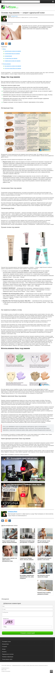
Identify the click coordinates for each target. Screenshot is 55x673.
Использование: (7, 63)
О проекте (4, 646)
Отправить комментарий (27, 633)
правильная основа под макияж (12, 60)
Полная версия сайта (7, 659)
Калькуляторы (5, 644)
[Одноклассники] (6, 44)
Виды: (4, 49)
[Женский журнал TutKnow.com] (9, 7)
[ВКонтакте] (2, 44)
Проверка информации (7, 656)
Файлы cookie (3, 669)
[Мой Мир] (9, 44)
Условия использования (5, 671)
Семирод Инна (14, 16)
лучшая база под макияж (11, 58)
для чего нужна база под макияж (13, 68)
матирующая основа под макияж (13, 51)
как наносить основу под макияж (13, 66)
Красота (3, 24)
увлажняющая (8, 56)
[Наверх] (51, 671)
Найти (39, 2)
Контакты (4, 651)
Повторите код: (6, 618)
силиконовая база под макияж (12, 53)
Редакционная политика (7, 654)
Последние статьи (6, 641)
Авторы (4, 649)
